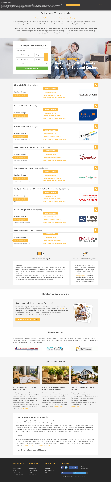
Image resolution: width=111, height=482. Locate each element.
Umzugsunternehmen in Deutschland (69, 476)
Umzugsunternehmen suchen (19, 474)
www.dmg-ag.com (44, 445)
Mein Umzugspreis (32, 68)
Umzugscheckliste (33, 470)
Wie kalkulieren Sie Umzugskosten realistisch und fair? (25, 388)
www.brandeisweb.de (30, 445)
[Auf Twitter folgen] (66, 467)
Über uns (15, 467)
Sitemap (82, 466)
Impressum (47, 467)
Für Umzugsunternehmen (34, 474)
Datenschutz (47, 468)
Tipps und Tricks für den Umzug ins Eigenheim (83, 388)
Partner (14, 470)
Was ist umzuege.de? (17, 468)
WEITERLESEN (24, 408)
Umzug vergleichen (82, 476)
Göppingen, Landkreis (63, 18)
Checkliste (61, 309)
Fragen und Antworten (33, 467)
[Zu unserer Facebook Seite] (62, 467)
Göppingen (73, 18)
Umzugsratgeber (80, 276)
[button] (67, 473)
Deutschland (38, 18)
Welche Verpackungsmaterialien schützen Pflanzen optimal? (53, 388)
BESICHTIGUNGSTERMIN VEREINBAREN (54, 98)
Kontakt (30, 472)
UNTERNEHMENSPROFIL (50, 92)
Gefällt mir (74, 467)
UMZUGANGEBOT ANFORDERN (52, 95)
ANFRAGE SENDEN (50, 89)
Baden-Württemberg (49, 18)
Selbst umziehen (16, 472)
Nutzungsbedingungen (49, 470)
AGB (46, 472)
